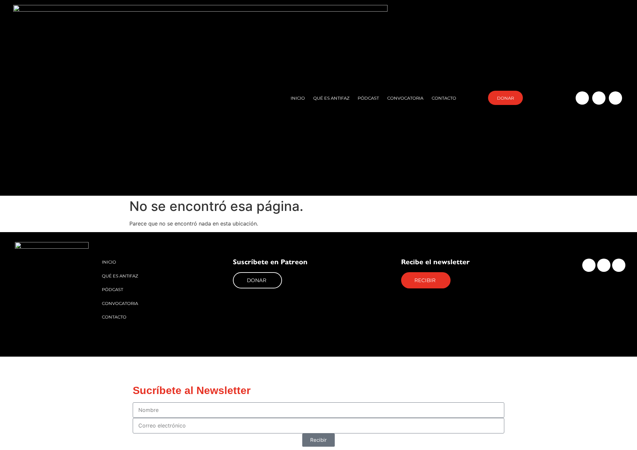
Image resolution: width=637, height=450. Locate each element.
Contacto (444, 98)
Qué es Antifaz (331, 98)
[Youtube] (615, 98)
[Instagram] (582, 98)
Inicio (298, 98)
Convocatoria (405, 98)
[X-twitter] (598, 98)
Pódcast (368, 98)
